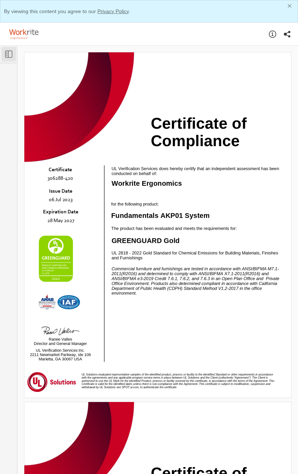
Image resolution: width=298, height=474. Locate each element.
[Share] (287, 34)
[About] (272, 34)
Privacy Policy (113, 11)
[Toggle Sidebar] (8, 54)
